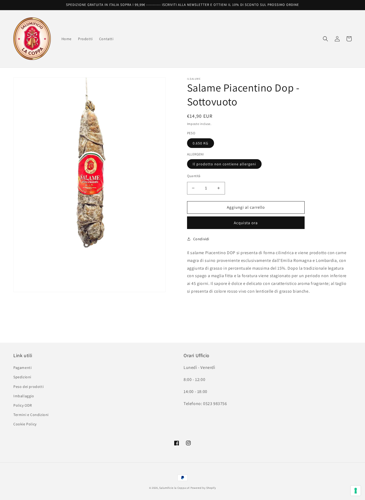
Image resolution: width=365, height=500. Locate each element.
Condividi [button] (201, 238)
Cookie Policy (25, 424)
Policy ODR (22, 405)
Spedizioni (22, 377)
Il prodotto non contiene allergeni (224, 164)
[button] (325, 39)
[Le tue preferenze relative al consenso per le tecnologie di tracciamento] (356, 491)
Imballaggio (23, 396)
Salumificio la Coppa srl (174, 488)
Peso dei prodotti (28, 386)
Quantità (194, 176)
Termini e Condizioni (31, 414)
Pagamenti (22, 367)
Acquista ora (246, 222)
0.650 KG (200, 143)
